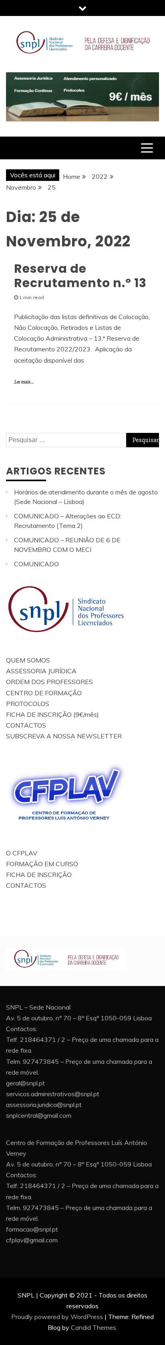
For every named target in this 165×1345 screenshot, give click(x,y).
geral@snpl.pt (25, 1083)
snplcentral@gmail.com (38, 1115)
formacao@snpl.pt (32, 1229)
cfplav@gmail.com (32, 1240)
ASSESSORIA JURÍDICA (41, 671)
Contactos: (21, 1029)
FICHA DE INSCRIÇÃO (39, 875)
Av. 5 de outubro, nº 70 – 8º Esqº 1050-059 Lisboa (79, 1018)
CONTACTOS (26, 725)
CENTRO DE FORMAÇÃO (44, 693)
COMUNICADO (36, 564)
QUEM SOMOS (28, 660)
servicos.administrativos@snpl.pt (52, 1094)
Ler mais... (24, 382)
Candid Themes (93, 1327)
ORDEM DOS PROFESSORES (49, 682)
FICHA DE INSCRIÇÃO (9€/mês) (52, 714)
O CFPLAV (21, 853)
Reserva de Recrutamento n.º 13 (80, 276)
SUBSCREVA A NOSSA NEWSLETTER (64, 736)
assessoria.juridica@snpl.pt (44, 1105)
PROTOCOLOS (27, 704)
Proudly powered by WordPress (57, 1317)
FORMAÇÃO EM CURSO (42, 864)
